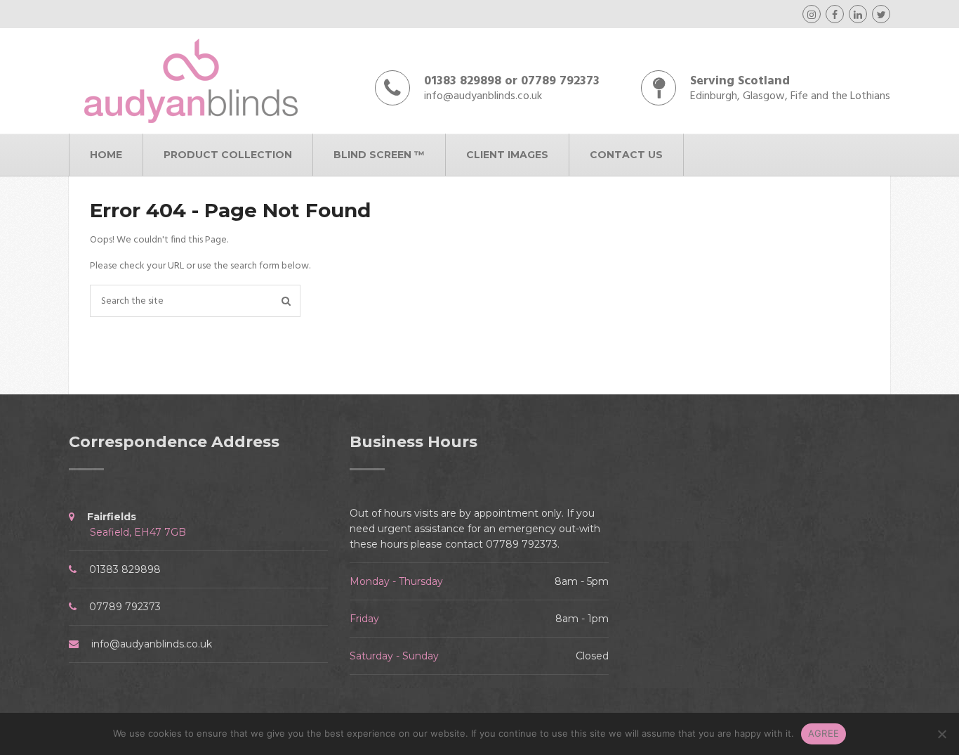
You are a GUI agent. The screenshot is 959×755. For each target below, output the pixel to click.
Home (106, 154)
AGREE (823, 733)
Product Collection (228, 154)
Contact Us (626, 154)
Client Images (507, 154)
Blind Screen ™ (379, 154)
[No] (941, 734)
